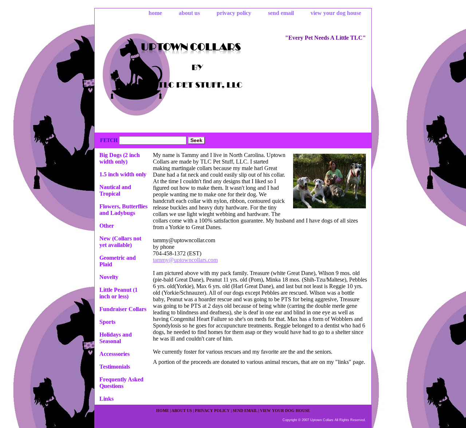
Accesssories (114, 354)
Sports (107, 322)
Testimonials (114, 367)
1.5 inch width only (122, 174)
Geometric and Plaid (117, 261)
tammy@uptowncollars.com (185, 260)
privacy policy (234, 13)
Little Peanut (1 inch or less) (118, 293)
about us (189, 13)
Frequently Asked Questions (121, 382)
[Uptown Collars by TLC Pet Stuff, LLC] (186, 76)
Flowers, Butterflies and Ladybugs (123, 209)
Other (106, 226)
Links (106, 399)
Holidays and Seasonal (115, 337)
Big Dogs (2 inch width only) (119, 158)
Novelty (108, 277)
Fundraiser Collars (122, 309)
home (155, 13)
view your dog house (336, 13)
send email (281, 13)
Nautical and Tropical (115, 190)
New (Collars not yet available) (120, 241)
